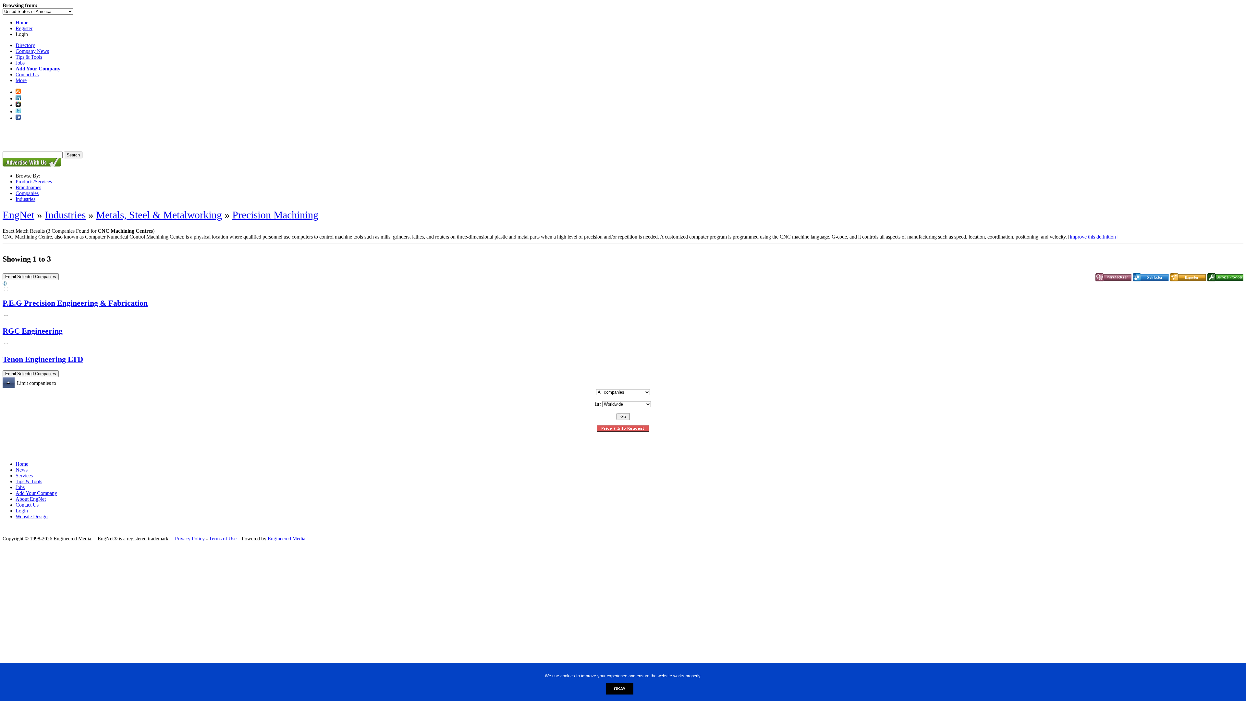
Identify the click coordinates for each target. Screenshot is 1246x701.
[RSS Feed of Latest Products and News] (18, 92)
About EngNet (31, 499)
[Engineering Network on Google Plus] (18, 105)
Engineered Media (286, 538)
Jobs (20, 63)
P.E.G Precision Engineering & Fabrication (75, 303)
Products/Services (34, 181)
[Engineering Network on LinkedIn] (18, 98)
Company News (32, 51)
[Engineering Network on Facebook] (18, 118)
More (21, 80)
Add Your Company (36, 493)
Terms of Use (223, 538)
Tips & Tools (29, 57)
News (22, 470)
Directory (25, 45)
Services (24, 475)
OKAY (620, 688)
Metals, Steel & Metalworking (159, 215)
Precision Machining (275, 215)
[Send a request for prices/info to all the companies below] (623, 430)
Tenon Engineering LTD (43, 359)
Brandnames (28, 187)
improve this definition (1093, 237)
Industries (25, 199)
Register (24, 28)
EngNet (18, 215)
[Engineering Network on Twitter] (18, 111)
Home (22, 22)
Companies (27, 193)
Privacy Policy (190, 538)
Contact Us (27, 74)
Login (22, 510)
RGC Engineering (33, 331)
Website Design (32, 516)
